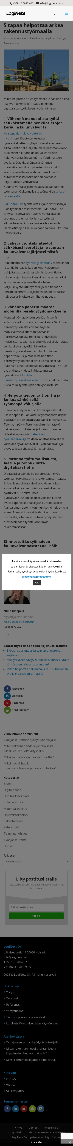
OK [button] (37, 582)
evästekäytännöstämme (36, 576)
